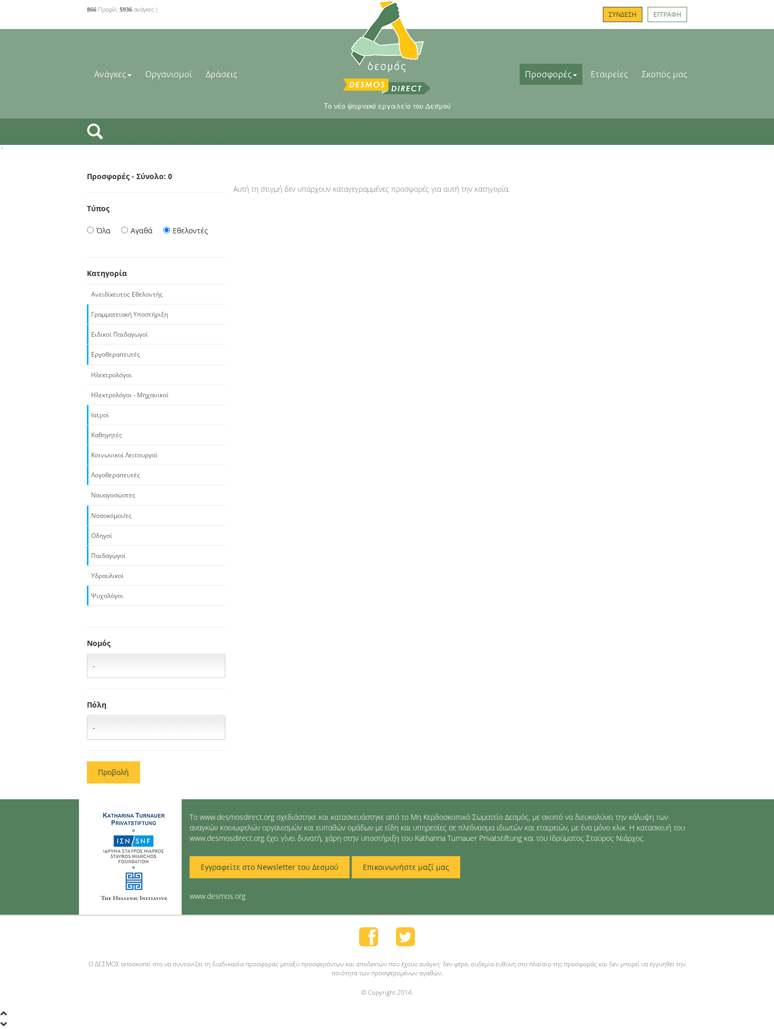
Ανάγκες (110, 74)
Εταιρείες (609, 74)
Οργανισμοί (168, 74)
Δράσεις (221, 74)
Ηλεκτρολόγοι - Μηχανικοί (129, 394)
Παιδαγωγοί (108, 555)
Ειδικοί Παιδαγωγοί (119, 334)
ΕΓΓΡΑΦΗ (667, 14)
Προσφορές (548, 74)
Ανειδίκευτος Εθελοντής (127, 294)
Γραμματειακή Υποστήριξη (129, 314)
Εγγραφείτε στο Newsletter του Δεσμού (270, 867)
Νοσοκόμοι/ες (111, 515)
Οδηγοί (101, 535)
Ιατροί (100, 414)
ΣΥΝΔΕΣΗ (623, 14)
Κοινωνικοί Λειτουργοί (124, 454)
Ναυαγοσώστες (113, 495)
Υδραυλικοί (107, 575)
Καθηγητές (106, 434)
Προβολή (113, 772)
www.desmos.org (217, 896)
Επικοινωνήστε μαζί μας (406, 867)
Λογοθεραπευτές (115, 475)
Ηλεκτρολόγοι (111, 374)
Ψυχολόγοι (107, 595)
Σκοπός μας (665, 74)
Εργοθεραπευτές (115, 354)
